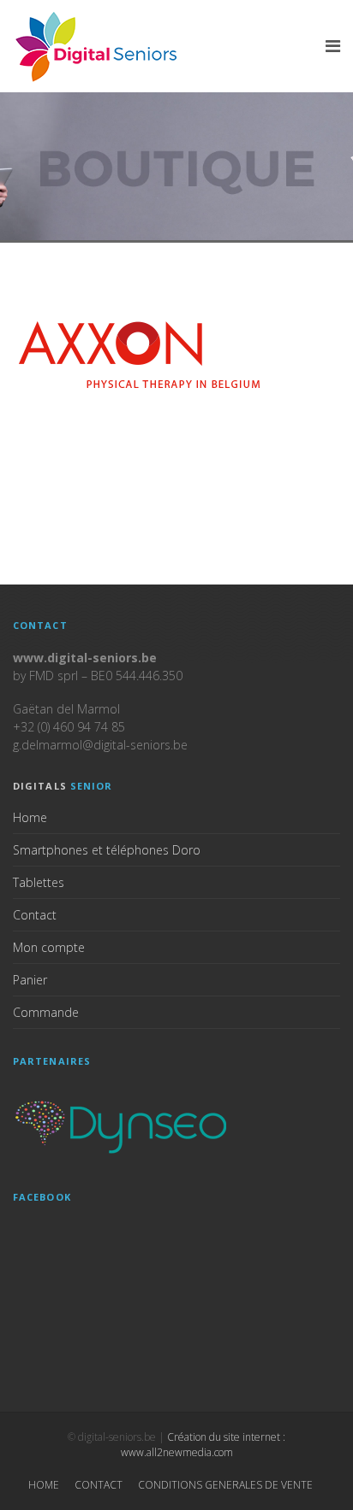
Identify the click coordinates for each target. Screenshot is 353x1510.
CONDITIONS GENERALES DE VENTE (225, 1485)
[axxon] (141, 356)
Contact (35, 915)
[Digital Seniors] (98, 46)
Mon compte (49, 947)
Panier (30, 980)
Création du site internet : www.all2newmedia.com (203, 1445)
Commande (46, 1012)
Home (30, 817)
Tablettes (38, 882)
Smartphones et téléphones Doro (106, 850)
